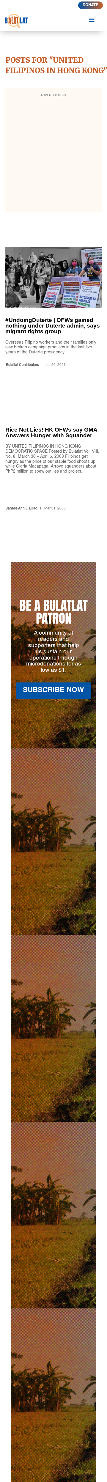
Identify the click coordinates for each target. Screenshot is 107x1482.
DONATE (90, 5)
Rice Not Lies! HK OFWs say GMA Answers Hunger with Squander (53, 453)
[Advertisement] (53, 153)
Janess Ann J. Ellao (21, 508)
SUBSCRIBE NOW (53, 690)
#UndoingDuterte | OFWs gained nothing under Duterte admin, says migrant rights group (53, 308)
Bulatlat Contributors (22, 365)
